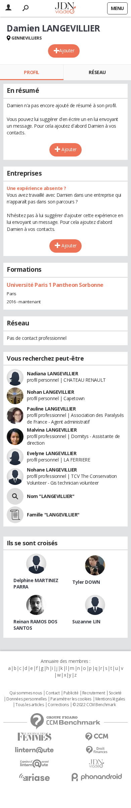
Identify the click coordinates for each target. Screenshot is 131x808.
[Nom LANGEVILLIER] (15, 496)
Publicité (70, 693)
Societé (115, 693)
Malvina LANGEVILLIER (52, 430)
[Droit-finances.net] (97, 750)
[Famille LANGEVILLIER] (15, 514)
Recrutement (93, 693)
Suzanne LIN (86, 621)
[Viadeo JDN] (97, 763)
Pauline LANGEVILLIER (51, 409)
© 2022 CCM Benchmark (94, 704)
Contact (52, 693)
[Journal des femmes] (34, 737)
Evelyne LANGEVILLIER (52, 453)
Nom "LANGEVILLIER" (50, 496)
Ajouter (66, 50)
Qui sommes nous (25, 693)
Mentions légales (110, 699)
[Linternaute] (34, 750)
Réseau (97, 72)
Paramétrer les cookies (70, 699)
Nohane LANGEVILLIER (52, 470)
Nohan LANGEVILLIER (50, 392)
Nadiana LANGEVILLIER (52, 373)
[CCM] (97, 737)
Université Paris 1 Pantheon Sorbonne (55, 285)
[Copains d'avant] (34, 763)
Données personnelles (26, 699)
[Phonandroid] (97, 777)
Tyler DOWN (86, 582)
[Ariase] (34, 777)
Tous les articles (29, 704)
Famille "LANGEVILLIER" (53, 514)
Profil (31, 72)
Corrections (58, 704)
